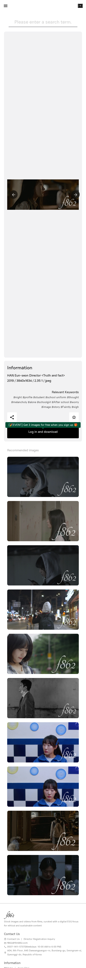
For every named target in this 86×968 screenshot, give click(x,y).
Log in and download (43, 432)
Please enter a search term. (43, 22)
